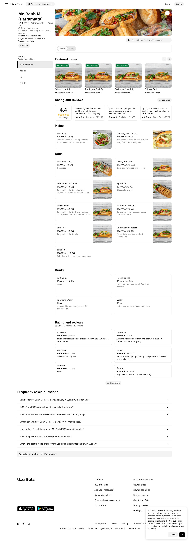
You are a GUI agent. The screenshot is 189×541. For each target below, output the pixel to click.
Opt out (173, 534)
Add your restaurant (104, 489)
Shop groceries (140, 505)
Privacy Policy (100, 523)
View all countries (141, 489)
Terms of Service (127, 528)
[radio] (62, 48)
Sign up (179, 4)
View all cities (139, 484)
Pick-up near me (141, 495)
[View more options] (167, 13)
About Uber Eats (141, 500)
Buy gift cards (101, 484)
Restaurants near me (143, 479)
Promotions (100, 505)
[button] (94, 399)
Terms (114, 523)
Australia (23, 454)
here (154, 528)
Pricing (125, 523)
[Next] (169, 59)
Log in (167, 4)
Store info (24, 45)
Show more (115, 383)
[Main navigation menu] (6, 4)
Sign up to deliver (102, 495)
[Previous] (164, 59)
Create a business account (107, 500)
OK (182, 534)
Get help (98, 479)
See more (166, 100)
